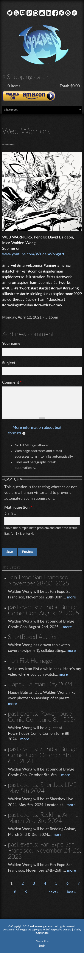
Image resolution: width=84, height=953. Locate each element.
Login (42, 946)
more (71, 597)
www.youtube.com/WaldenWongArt (33, 254)
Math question (18, 507)
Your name (11, 344)
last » (71, 892)
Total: (64, 86)
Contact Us (42, 941)
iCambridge (42, 933)
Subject (8, 363)
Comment (12, 382)
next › (53, 892)
